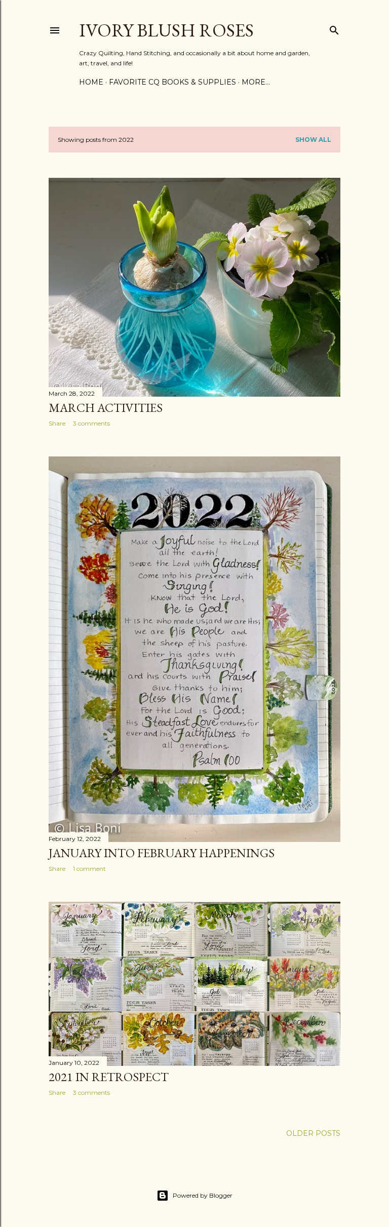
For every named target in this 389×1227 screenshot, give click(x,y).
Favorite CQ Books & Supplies (172, 82)
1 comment (89, 868)
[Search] (334, 28)
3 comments (91, 423)
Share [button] (57, 423)
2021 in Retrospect (109, 1077)
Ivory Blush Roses (166, 30)
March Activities (106, 407)
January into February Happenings (162, 853)
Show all (313, 139)
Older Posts (313, 1133)
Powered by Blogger (202, 1195)
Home (91, 82)
